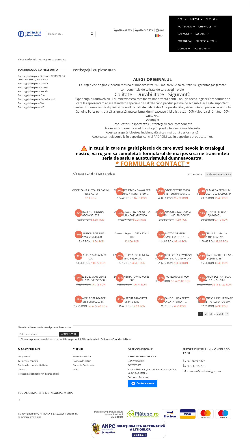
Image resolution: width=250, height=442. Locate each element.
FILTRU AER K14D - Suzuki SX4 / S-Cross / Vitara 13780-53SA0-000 (132, 191)
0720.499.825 (196, 361)
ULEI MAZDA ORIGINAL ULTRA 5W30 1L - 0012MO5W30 (132, 213)
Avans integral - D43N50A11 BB (132, 235)
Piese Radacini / (28, 59)
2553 (220, 313)
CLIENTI (78, 349)
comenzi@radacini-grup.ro (204, 371)
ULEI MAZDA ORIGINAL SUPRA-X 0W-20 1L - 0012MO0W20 (173, 213)
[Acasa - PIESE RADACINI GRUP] (29, 34)
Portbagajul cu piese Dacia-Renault (36, 99)
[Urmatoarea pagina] (227, 314)
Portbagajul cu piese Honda (33, 91)
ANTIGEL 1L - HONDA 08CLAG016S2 (91, 213)
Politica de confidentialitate (33, 365)
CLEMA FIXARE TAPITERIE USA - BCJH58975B (214, 256)
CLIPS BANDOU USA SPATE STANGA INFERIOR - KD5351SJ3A (173, 299)
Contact (22, 369)
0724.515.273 (196, 366)
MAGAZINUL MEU (29, 349)
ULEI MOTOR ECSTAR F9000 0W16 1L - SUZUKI (214, 278)
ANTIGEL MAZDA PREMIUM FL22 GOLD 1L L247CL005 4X (214, 191)
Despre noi (24, 356)
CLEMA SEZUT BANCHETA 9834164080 (131, 299)
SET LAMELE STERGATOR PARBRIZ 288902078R (91, 299)
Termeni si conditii (28, 361)
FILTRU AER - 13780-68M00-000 (90, 256)
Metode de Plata (82, 356)
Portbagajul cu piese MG (31, 107)
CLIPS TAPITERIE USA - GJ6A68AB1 (214, 213)
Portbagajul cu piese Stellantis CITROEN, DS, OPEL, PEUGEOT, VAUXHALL (41, 77)
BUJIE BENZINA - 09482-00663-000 (131, 278)
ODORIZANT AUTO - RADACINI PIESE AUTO (90, 191)
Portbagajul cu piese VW (31, 103)
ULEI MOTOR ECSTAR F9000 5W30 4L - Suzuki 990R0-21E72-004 (173, 191)
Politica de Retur (82, 361)
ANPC (76, 369)
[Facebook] (19, 400)
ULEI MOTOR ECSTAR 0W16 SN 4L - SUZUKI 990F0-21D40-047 (173, 256)
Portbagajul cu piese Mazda (33, 83)
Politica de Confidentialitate (116, 339)
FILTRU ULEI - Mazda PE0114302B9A (214, 235)
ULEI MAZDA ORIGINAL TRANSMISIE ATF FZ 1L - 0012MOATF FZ (173, 235)
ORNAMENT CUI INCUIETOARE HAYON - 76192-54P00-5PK (214, 299)
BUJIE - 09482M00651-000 (173, 276)
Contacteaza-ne (145, 383)
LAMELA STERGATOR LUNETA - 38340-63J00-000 (131, 256)
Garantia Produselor (84, 365)
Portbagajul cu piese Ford (32, 95)
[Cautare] (92, 34)
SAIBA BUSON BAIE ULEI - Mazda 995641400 (90, 235)
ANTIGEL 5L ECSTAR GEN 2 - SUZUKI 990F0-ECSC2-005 (91, 278)
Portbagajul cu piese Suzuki (33, 87)
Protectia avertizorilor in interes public (38, 373)
